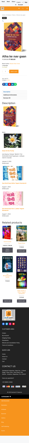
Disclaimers (5, 340)
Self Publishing (5, 426)
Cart (3, 361)
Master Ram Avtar (15, 63)
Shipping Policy (6, 338)
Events (3, 430)
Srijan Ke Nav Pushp (8, 150)
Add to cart (14, 71)
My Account (5, 335)
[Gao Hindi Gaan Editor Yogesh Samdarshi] (14, 180)
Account (20, 4)
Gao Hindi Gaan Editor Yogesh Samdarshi (14, 183)
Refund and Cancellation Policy (11, 342)
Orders (4, 333)
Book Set (3, 413)
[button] (3, 21)
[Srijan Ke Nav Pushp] (14, 147)
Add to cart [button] (21, 251)
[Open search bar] (23, 8)
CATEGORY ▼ (6, 397)
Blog (2, 422)
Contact (4, 359)
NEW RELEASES (5, 401)
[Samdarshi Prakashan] (2, 8)
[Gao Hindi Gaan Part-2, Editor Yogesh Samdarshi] (14, 205)
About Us (4, 356)
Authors (3, 418)
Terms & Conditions (7, 345)
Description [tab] (6, 91)
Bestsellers (4, 405)
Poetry (13, 15)
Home (3, 15)
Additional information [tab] (10, 95)
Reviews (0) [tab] (6, 98)
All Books (8, 15)
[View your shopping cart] (19, 8)
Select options (7, 250)
